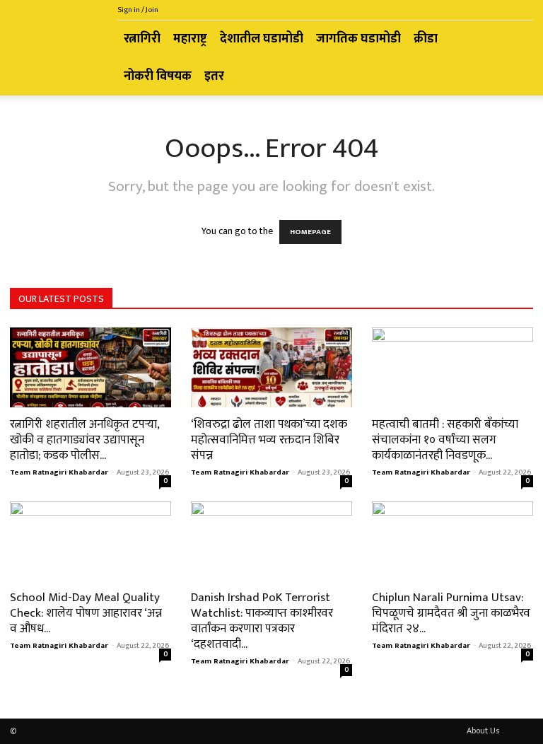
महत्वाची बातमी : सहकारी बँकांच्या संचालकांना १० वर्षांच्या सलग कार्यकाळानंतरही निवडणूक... (445, 439)
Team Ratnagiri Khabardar (59, 472)
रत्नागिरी (142, 39)
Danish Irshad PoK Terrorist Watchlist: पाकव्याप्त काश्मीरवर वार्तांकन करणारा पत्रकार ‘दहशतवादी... (262, 621)
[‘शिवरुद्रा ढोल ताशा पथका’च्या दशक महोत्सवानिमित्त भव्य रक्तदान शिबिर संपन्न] (271, 367)
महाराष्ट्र (190, 39)
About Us (483, 730)
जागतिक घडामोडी (358, 39)
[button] (516, 39)
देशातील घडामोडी (261, 39)
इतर (214, 76)
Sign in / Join (137, 10)
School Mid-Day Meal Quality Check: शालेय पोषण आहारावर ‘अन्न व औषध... (86, 613)
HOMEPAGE (310, 232)
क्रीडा (426, 39)
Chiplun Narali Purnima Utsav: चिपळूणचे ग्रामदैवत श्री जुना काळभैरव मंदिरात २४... (451, 613)
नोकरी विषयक (158, 76)
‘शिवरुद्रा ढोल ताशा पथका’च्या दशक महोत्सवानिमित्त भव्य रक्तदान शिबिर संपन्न (269, 439)
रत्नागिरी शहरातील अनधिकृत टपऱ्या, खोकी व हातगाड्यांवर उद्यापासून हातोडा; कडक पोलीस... (84, 439)
